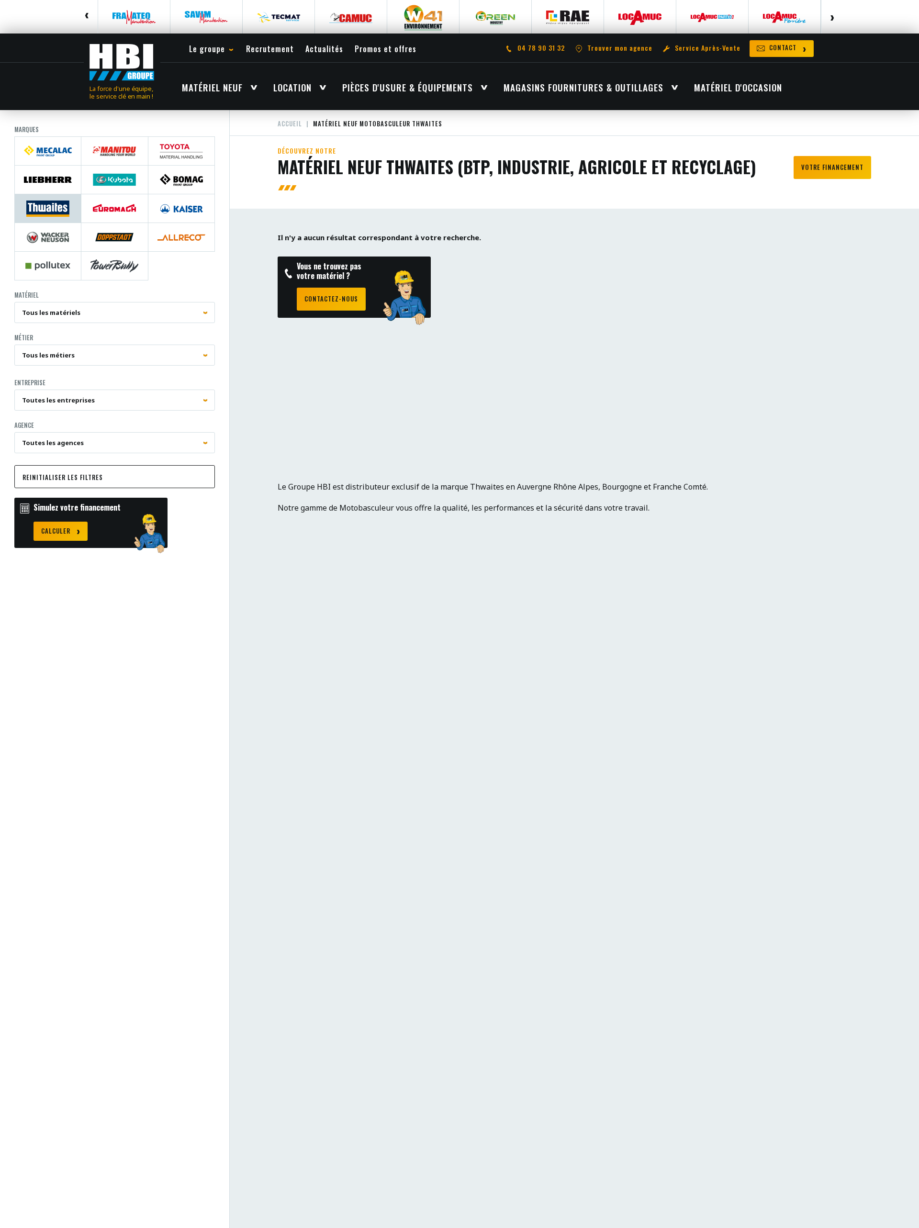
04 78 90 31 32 (541, 48)
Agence (24, 425)
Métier (23, 337)
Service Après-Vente (707, 48)
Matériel (26, 295)
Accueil (290, 123)
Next (831, 16)
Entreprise (29, 382)
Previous (87, 16)
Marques (26, 129)
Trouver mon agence (619, 48)
